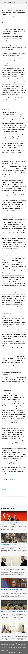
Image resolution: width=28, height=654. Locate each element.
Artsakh (4, 489)
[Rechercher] (26, 2)
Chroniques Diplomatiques (10, 2)
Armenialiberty (6, 482)
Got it (18, 652)
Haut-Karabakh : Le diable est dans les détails (10, 633)
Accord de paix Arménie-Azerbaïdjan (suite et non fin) (12, 589)
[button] (2, 19)
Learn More (12, 652)
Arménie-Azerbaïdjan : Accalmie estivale (9, 544)
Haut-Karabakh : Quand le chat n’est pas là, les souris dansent (14, 611)
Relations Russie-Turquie (6, 566)
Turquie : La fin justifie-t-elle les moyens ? (10, 522)
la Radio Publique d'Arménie (14, 479)
